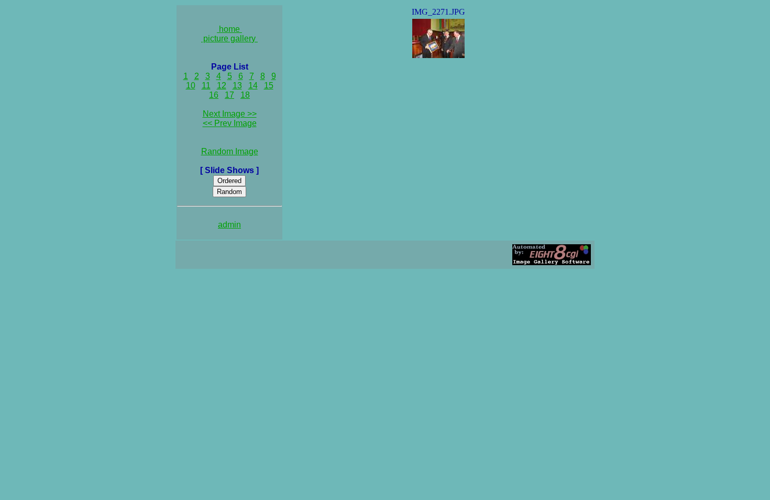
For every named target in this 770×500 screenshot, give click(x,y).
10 (190, 85)
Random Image (229, 151)
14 (253, 85)
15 (268, 85)
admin (229, 224)
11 (206, 85)
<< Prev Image (230, 123)
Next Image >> (230, 113)
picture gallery (229, 38)
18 (245, 94)
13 (237, 85)
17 (229, 94)
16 (213, 94)
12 (221, 85)
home (229, 29)
